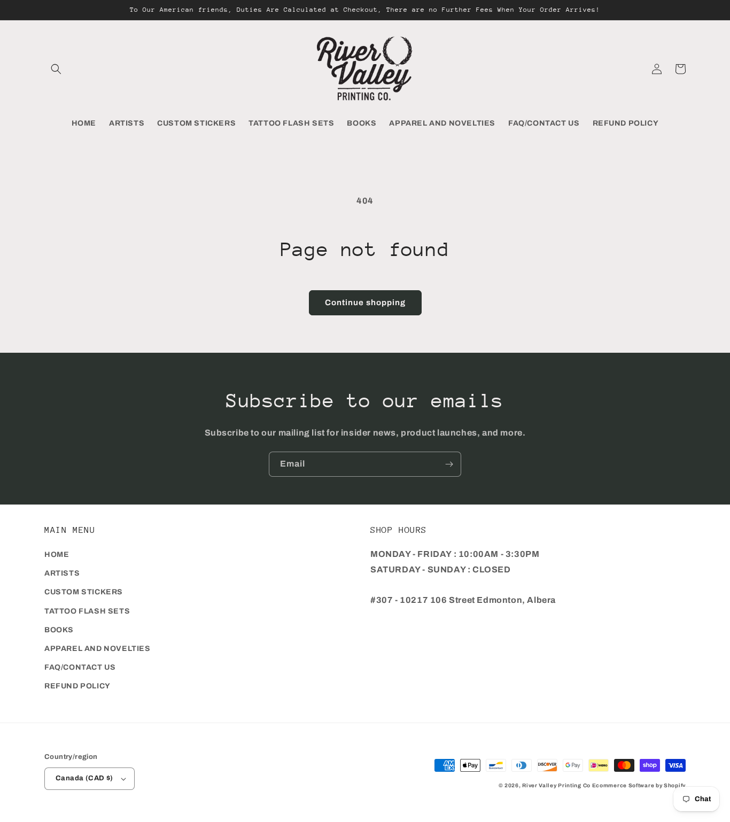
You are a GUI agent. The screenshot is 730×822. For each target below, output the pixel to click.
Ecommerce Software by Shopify (639, 785)
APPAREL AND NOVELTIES (97, 649)
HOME (56, 554)
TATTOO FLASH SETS (87, 611)
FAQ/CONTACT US (79, 667)
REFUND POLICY (77, 686)
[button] (56, 69)
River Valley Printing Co (556, 785)
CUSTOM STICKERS (83, 592)
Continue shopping (365, 302)
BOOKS (59, 630)
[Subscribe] (449, 464)
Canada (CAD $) (84, 778)
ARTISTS (62, 573)
